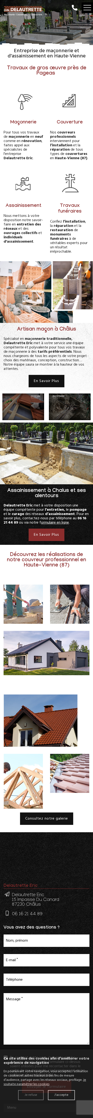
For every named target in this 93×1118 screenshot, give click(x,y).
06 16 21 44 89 (27, 914)
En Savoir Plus (46, 381)
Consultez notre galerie (46, 819)
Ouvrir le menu (87, 7)
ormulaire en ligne (55, 523)
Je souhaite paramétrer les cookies (45, 1082)
